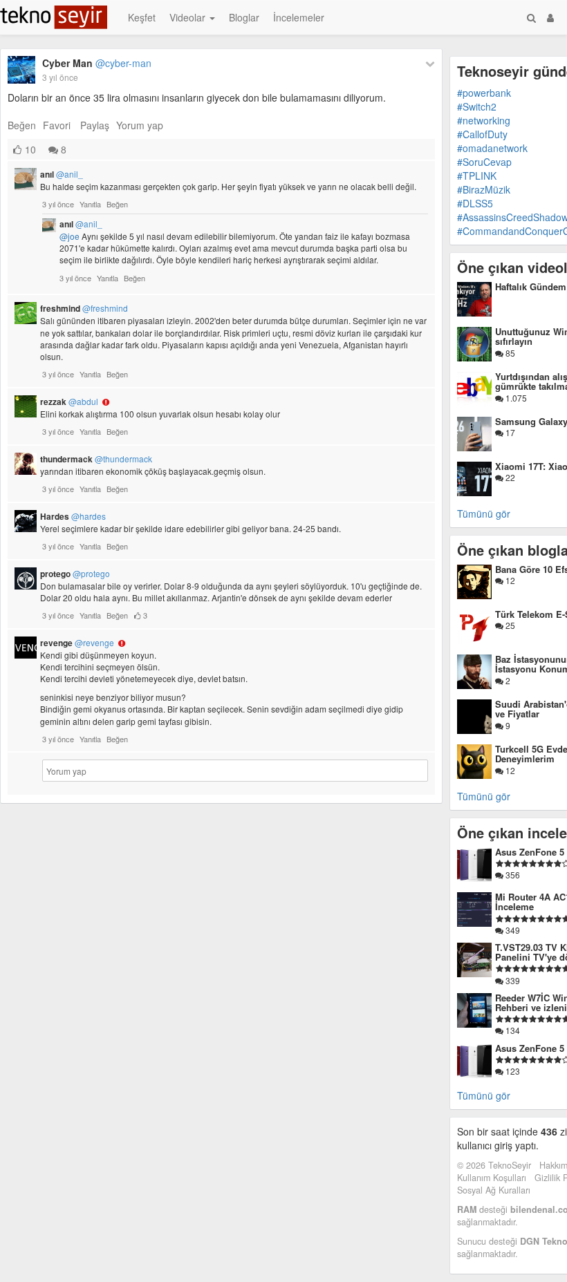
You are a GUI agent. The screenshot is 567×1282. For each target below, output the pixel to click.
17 (509, 432)
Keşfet (142, 17)
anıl (61, 174)
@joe (69, 236)
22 (509, 477)
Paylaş (94, 125)
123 (511, 1071)
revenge (77, 643)
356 (511, 874)
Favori (57, 125)
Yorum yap (139, 125)
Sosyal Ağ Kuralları (493, 1190)
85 (509, 353)
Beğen (22, 125)
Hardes (73, 516)
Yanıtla (90, 203)
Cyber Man (96, 63)
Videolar (188, 17)
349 (511, 930)
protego (75, 573)
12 (509, 580)
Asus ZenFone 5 (529, 851)
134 (511, 1030)
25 (509, 625)
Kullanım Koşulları (491, 1177)
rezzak (69, 401)
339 (511, 980)
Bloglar (244, 17)
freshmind (84, 308)
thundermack (96, 459)
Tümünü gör (483, 513)
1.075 (515, 398)
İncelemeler (298, 17)
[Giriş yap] (550, 17)
